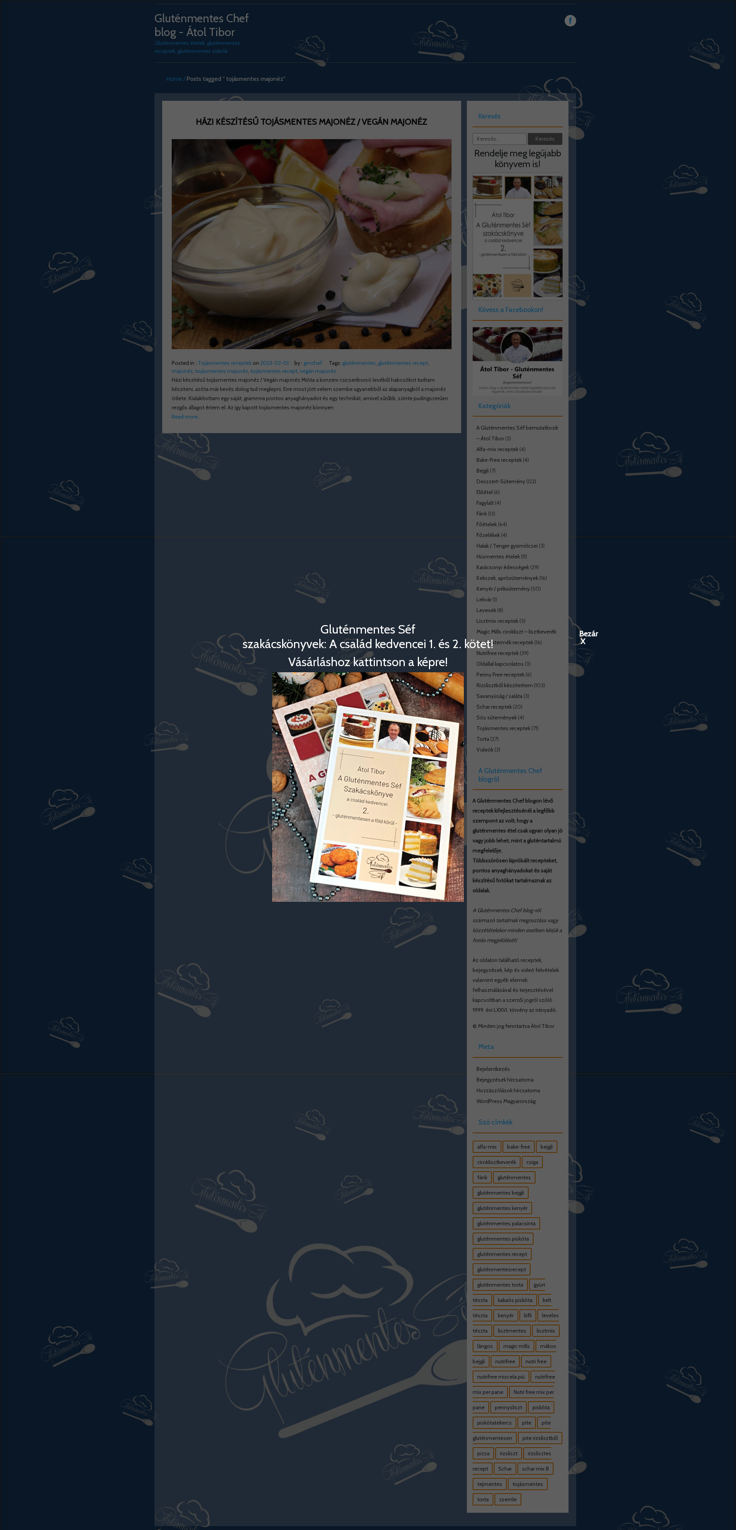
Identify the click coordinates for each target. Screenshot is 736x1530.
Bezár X (583, 633)
